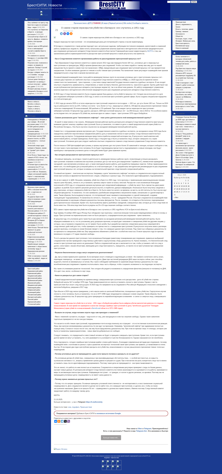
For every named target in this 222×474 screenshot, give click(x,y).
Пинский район (33, 299)
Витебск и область (34, 104)
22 (186, 189)
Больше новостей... (111, 438)
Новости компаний (182, 48)
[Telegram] (61, 33)
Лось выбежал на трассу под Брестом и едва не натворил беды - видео (38, 25)
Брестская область (37, 184)
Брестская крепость (183, 43)
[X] (65, 421)
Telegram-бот (141, 431)
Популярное (35, 19)
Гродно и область (34, 106)
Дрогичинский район (35, 278)
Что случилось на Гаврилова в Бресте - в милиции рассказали (38, 32)
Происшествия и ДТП (82, 23)
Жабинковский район (35, 280)
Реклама (114, 19)
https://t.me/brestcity (94, 402)
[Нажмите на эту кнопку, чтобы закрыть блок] (48, 19)
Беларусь (58, 19)
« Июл (176, 197)
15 (186, 186)
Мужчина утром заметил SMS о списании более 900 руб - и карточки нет (37, 189)
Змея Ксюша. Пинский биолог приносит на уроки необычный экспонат (38, 230)
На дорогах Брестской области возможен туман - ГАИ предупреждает (37, 199)
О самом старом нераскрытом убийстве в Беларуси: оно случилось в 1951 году (102, 28)
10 (175, 186)
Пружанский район (34, 302)
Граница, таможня (182, 31)
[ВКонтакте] (67, 33)
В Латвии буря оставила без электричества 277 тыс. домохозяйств (38, 167)
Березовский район (34, 273)
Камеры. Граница (103, 19)
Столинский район (34, 304)
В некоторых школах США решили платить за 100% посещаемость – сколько (37, 138)
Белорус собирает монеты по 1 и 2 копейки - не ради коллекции (38, 74)
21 (184, 189)
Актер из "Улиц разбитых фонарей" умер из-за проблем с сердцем (184, 136)
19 (179, 189)
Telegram (147, 429)
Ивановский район (34, 283)
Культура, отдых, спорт (184, 39)
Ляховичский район (34, 295)
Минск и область (33, 102)
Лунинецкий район (34, 292)
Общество (179, 36)
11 (177, 186)
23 (188, 189)
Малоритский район (34, 297)
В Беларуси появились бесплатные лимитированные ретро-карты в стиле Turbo (186, 104)
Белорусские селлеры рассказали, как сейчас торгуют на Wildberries (184, 94)
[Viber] (64, 33)
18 (177, 189)
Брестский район (33, 269)
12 (179, 186)
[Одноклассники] (71, 33)
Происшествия (68, 31)
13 (182, 186)
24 (175, 192)
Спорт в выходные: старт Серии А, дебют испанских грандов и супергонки (185, 85)
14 (184, 186)
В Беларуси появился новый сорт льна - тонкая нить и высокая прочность (186, 126)
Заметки (181, 114)
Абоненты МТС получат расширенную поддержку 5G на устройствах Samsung (186, 75)
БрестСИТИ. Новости (44, 5)
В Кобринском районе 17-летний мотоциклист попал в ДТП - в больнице (38, 215)
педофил (75, 407)
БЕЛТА (150, 51)
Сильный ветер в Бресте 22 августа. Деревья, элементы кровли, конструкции (38, 39)
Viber (140, 429)
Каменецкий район (34, 287)
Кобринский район (34, 290)
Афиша (86, 19)
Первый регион (115, 23)
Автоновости (180, 34)
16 (188, 186)
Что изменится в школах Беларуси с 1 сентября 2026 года (38, 58)
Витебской (96, 308)
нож (69, 407)
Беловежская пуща (182, 46)
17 (175, 189)
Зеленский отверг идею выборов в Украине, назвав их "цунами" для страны (37, 148)
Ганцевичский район (35, 276)
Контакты (122, 19)
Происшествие (86, 407)
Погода (93, 19)
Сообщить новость (140, 23)
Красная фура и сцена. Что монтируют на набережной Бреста (185, 164)
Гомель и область (34, 109)
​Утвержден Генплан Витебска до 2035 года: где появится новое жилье (186, 119)
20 (182, 189)
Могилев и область (34, 111)
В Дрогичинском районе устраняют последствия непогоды (36, 239)
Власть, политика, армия (184, 29)
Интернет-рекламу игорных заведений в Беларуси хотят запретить (38, 91)
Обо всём (127, 23)
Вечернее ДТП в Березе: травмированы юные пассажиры (36, 222)
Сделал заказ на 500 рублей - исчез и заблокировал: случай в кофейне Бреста (38, 48)
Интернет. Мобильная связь (185, 41)
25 (177, 192)
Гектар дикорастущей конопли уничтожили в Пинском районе (35, 208)
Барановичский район (35, 271)
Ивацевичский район (35, 285)
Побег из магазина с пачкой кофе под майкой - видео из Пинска (37, 258)
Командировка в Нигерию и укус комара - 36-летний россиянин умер (37, 122)
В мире (33, 116)
